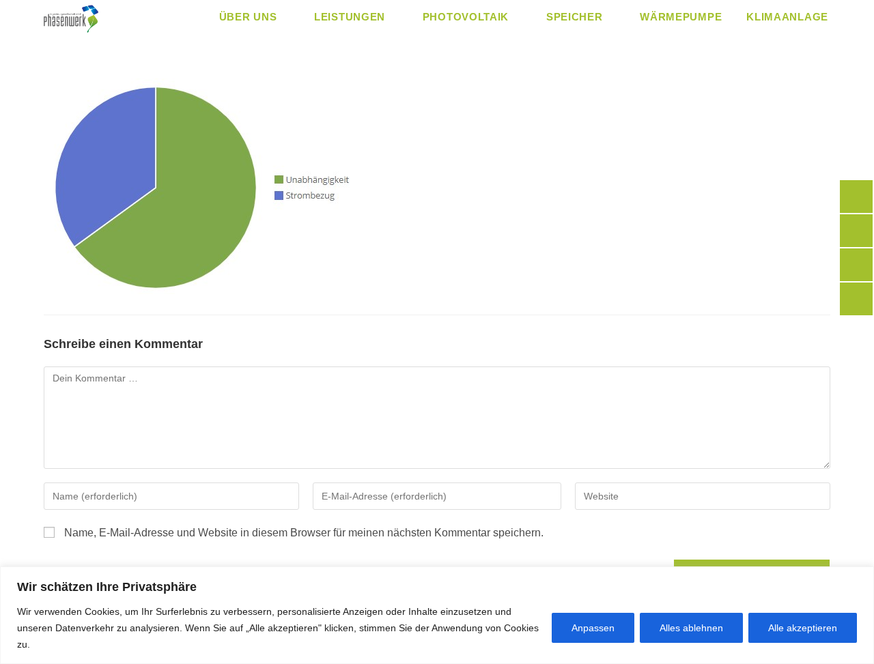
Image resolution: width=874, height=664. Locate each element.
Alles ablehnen (691, 627)
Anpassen (593, 627)
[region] (437, 615)
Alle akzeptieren (802, 627)
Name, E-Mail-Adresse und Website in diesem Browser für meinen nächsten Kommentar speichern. (304, 532)
